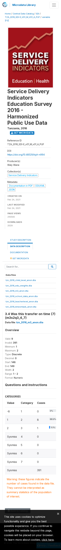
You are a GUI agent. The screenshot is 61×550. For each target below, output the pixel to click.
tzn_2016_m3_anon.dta (17, 290)
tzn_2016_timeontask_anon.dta (21, 306)
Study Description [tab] (20, 240)
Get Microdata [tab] (20, 258)
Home (8, 13)
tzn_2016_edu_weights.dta (19, 285)
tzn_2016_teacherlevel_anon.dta (22, 301)
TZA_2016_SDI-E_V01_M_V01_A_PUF (22, 17)
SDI (37, 13)
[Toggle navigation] (54, 5)
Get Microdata (23, 132)
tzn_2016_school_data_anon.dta (22, 296)
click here (48, 539)
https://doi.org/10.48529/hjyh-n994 (26, 154)
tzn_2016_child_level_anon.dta (21, 280)
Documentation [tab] (19, 252)
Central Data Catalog (23, 13)
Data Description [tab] (20, 246)
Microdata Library (24, 5)
